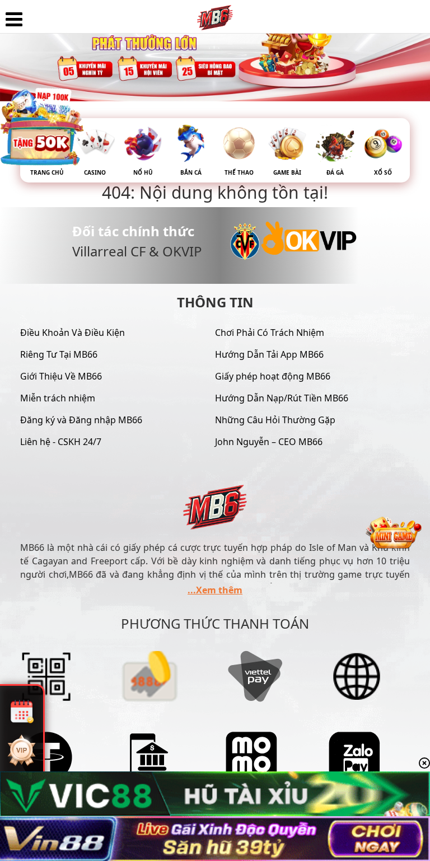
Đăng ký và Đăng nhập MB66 (81, 420)
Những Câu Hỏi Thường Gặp (275, 420)
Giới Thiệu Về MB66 (61, 376)
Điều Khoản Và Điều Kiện (72, 332)
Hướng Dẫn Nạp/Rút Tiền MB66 (281, 398)
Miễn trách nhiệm (57, 398)
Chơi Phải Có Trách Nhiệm (269, 332)
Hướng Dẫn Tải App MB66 (269, 354)
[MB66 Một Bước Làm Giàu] (215, 14)
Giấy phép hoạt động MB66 (272, 376)
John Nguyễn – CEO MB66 (268, 442)
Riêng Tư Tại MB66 (58, 354)
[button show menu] (14, 20)
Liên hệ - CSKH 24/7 (60, 442)
